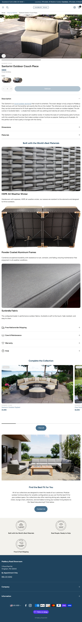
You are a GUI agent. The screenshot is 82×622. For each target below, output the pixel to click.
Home (3, 12)
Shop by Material (12, 12)
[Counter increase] (11, 89)
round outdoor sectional (22, 104)
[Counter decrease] (3, 89)
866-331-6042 (7, 577)
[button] (3, 7)
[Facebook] (25, 605)
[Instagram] (30, 605)
